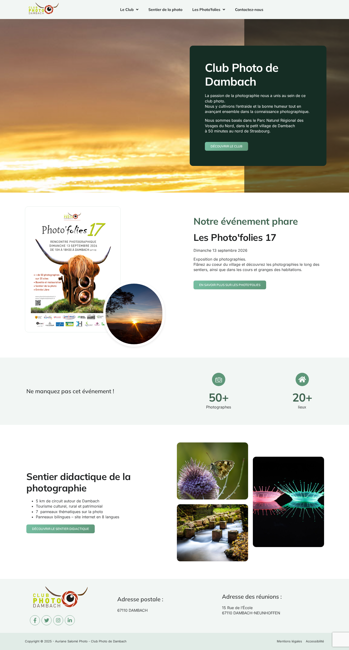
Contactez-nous (249, 9)
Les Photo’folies (206, 9)
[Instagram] (58, 620)
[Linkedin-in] (70, 620)
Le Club (127, 9)
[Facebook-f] (35, 620)
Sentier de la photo (165, 9)
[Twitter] (47, 620)
